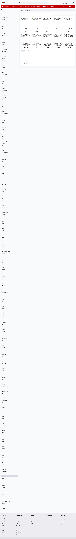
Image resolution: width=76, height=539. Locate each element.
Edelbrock (4, 127)
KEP (3, 235)
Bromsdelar (3, 528)
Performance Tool (5, 338)
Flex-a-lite (4, 161)
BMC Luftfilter (4, 74)
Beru (3, 65)
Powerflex (4, 354)
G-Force (3, 170)
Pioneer (3, 347)
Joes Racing (4, 221)
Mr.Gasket (4, 297)
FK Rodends (4, 159)
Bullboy (3, 88)
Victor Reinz (4, 469)
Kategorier (7, 6)
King (3, 237)
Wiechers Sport (4, 492)
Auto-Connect (4, 49)
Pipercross (4, 349)
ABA (3, 14)
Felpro (3, 143)
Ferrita (3, 145)
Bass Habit (4, 60)
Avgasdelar (3, 521)
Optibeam (4, 320)
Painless (3, 329)
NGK (3, 310)
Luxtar (3, 260)
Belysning (3, 523)
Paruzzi (3, 331)
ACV (3, 26)
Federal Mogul (4, 141)
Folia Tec (3, 164)
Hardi (3, 191)
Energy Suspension (5, 131)
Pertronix (3, 340)
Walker (3, 485)
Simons (3, 407)
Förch (3, 168)
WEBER (3, 489)
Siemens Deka (4, 400)
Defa (3, 102)
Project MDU (4, 363)
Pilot (3, 345)
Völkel (3, 478)
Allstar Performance (5, 37)
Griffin (3, 182)
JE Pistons (4, 219)
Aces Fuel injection (5, 21)
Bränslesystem (4, 530)
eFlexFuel (3, 519)
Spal (3, 414)
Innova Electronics (5, 212)
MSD (3, 299)
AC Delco (3, 19)
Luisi (3, 255)
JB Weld (3, 216)
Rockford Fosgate (5, 386)
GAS (3, 173)
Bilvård (3, 527)
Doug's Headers (5, 113)
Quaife (3, 372)
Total (3, 450)
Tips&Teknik (52, 6)
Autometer (4, 56)
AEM (3, 28)
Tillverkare (14, 6)
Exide (3, 136)
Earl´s (3, 122)
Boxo (3, 81)
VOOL (3, 476)
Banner (3, 58)
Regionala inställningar (35, 519)
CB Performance (5, 90)
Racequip (3, 375)
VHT (3, 464)
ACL (3, 24)
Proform (3, 361)
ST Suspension (4, 418)
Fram (3, 166)
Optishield (4, 322)
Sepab (3, 398)
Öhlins (3, 510)
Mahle (3, 267)
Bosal (3, 76)
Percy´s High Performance (6, 336)
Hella (3, 198)
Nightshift (4, 313)
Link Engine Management (6, 251)
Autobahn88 (4, 51)
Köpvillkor (38, 6)
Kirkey (3, 239)
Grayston (3, 180)
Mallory (3, 269)
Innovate (3, 214)
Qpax (3, 370)
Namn (55, 15)
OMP (3, 317)
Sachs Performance (5, 391)
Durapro (3, 120)
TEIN (3, 441)
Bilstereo (3, 525)
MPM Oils (4, 294)
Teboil (3, 439)
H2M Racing (4, 189)
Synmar (3, 430)
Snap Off (3, 411)
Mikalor (3, 283)
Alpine (3, 40)
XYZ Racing (4, 508)
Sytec (3, 432)
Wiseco (3, 496)
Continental (4, 95)
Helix (3, 196)
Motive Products (5, 292)
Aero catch (18, 518)
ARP (3, 44)
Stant (3, 423)
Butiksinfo (33, 6)
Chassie (3, 532)
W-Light (3, 480)
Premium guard (5, 359)
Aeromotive (4, 33)
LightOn (3, 246)
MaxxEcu (3, 276)
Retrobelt (4, 379)
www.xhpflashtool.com (6, 501)
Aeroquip (3, 35)
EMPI (3, 129)
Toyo (3, 453)
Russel (3, 388)
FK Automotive (4, 157)
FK (2, 154)
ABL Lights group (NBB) (6, 17)
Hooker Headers (5, 207)
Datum (71, 15)
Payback (3, 333)
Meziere (3, 278)
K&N (3, 230)
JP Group (3, 223)
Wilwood (3, 494)
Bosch (3, 79)
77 (2, 12)
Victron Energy (4, 471)
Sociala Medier (45, 6)
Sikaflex (3, 402)
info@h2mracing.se (65, 524)
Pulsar (3, 368)
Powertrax (4, 356)
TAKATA (3, 434)
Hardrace (3, 193)
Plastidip (3, 352)
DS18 (3, 118)
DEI (2, 104)
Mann (3, 274)
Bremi (3, 83)
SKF (3, 409)
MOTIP (3, 290)
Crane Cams (4, 97)
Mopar (3, 285)
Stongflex (4, 425)
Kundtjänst (65, 6)
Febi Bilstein (4, 138)
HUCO (3, 209)
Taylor (3, 437)
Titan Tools (4, 448)
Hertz (3, 200)
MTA (3, 301)
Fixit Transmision (5, 152)
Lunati (3, 258)
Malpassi (3, 271)
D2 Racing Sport (5, 99)
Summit (3, 427)
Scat (3, 393)
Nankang (3, 308)
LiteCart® (48, 537)
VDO (3, 462)
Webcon (3, 487)
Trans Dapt (4, 455)
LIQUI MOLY (4, 253)
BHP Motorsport (5, 67)
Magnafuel (4, 262)
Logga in (71, 6)
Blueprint (3, 72)
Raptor (3, 377)
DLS (3, 111)
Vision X (3, 473)
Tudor (3, 457)
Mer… (2, 534)
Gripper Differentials (5, 184)
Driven (3, 115)
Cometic (3, 92)
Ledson (3, 244)
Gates (3, 175)
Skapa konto (33, 521)
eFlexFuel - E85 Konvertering (24, 6)
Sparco (3, 416)
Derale (3, 106)
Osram (3, 324)
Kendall (3, 232)
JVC (3, 228)
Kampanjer (3, 518)
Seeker (3, 395)
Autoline (3, 53)
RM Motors (4, 384)
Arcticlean (4, 42)
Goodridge (4, 177)
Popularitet (65, 15)
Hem (22, 10)
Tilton (3, 446)
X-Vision (3, 503)
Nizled (3, 315)
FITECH (3, 150)
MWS (3, 306)
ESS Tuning (4, 134)
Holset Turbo (4, 205)
